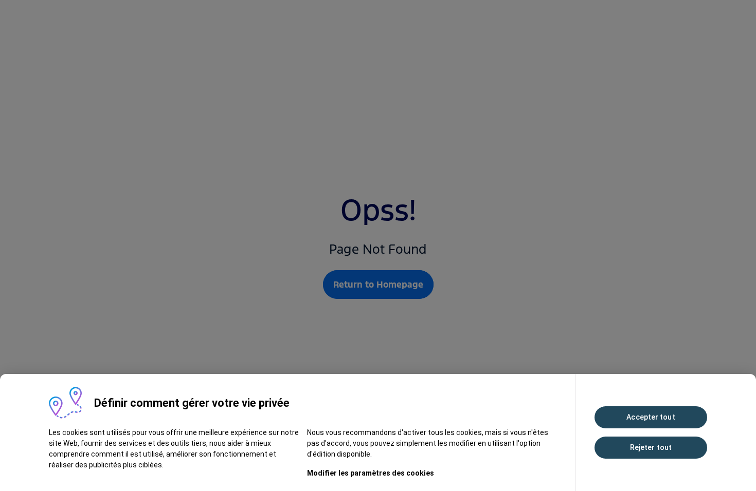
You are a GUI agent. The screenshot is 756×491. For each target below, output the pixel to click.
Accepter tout (650, 417)
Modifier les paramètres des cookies (370, 473)
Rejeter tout (651, 447)
